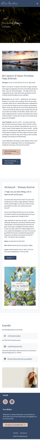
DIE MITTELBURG (22, 245)
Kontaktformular (16, 340)
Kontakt (15, 433)
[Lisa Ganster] (9, 3)
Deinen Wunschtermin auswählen (20, 359)
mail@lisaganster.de (15, 346)
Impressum (23, 433)
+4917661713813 (14, 336)
